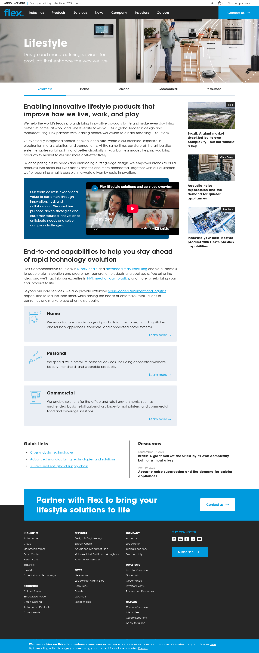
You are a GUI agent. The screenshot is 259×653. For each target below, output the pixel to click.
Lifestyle (28, 570)
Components (32, 612)
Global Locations (136, 548)
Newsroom (81, 575)
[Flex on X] (174, 539)
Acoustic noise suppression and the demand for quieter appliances (205, 191)
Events (79, 591)
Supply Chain (83, 543)
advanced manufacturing (126, 269)
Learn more (158, 335)
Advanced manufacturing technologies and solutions (72, 459)
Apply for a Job (136, 622)
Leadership (133, 543)
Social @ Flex (83, 601)
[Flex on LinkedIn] (180, 539)
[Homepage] (14, 12)
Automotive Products (37, 607)
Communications (34, 548)
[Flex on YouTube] (199, 539)
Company (119, 13)
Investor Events (135, 585)
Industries (36, 13)
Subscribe (186, 552)
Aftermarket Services (87, 559)
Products (59, 13)
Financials (132, 575)
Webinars (80, 596)
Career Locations (136, 617)
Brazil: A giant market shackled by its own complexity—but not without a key (211, 139)
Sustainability (134, 554)
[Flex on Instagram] (193, 539)
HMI (90, 278)
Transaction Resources (140, 591)
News (99, 13)
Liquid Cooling (33, 601)
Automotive (31, 538)
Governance (134, 580)
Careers (163, 13)
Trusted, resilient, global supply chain (59, 466)
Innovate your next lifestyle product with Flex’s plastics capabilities (211, 242)
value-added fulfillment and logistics (137, 291)
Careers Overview (137, 607)
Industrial (29, 564)
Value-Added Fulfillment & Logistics (97, 554)
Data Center (32, 554)
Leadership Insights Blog (89, 580)
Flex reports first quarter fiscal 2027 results (42, 3)
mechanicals (105, 278)
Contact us (236, 13)
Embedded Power (35, 596)
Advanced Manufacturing (91, 548)
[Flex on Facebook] (186, 539)
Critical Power (32, 591)
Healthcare (31, 559)
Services (80, 13)
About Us (131, 538)
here (213, 644)
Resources (81, 585)
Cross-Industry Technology (40, 575)
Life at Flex (132, 612)
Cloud (28, 543)
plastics (123, 278)
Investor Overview (137, 570)
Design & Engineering (88, 538)
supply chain (87, 269)
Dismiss (142, 648)
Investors (142, 13)
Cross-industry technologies (52, 452)
